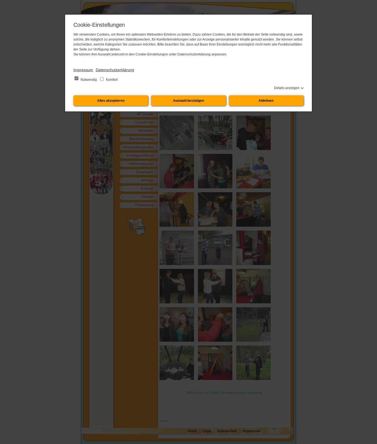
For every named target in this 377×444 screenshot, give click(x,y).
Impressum (83, 70)
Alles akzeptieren (110, 101)
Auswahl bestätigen (188, 101)
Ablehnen (266, 101)
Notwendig (89, 80)
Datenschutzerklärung (115, 70)
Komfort (111, 80)
